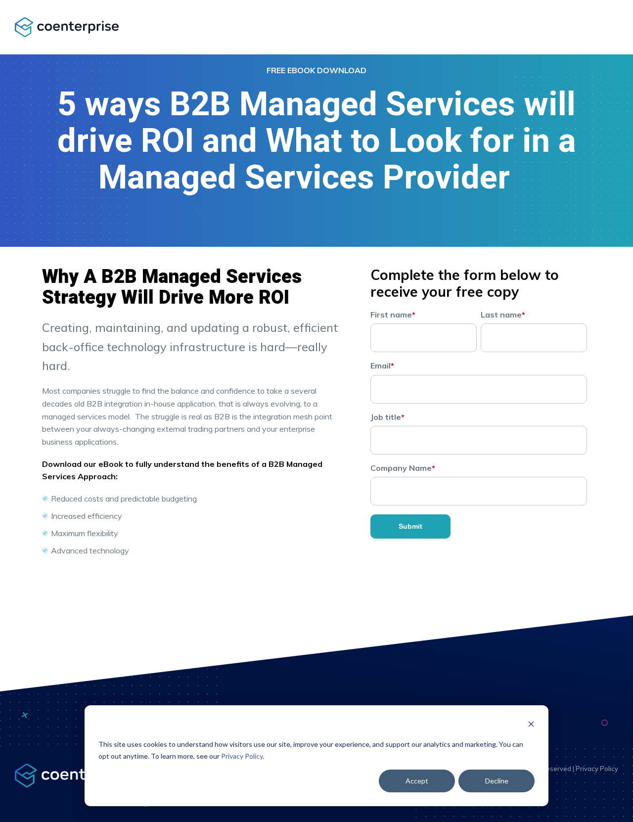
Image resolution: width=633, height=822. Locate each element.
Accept (417, 780)
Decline (496, 780)
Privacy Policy (242, 756)
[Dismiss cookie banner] (531, 725)
